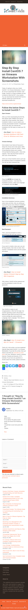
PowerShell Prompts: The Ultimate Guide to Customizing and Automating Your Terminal (14, 511)
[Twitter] (13, 365)
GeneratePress (23, 608)
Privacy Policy (20, 1)
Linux (9, 376)
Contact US (13, 1)
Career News (6, 574)
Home (3, 601)
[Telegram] (10, 365)
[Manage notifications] (25, 607)
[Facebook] (7, 365)
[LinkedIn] (16, 365)
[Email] (23, 365)
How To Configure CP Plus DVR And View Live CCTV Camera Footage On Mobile (13, 386)
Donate (14, 603)
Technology (6, 570)
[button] (25, 45)
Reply (5, 431)
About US (7, 1)
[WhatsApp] (3, 365)
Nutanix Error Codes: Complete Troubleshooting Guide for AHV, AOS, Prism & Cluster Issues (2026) (13, 498)
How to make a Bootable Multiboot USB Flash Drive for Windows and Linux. (13, 134)
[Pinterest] (20, 365)
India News (6, 572)
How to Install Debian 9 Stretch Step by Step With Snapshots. (14, 274)
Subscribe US (22, 601)
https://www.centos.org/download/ (11, 103)
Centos (6, 376)
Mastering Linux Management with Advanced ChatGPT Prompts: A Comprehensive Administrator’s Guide (13, 523)
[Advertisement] (14, 29)
